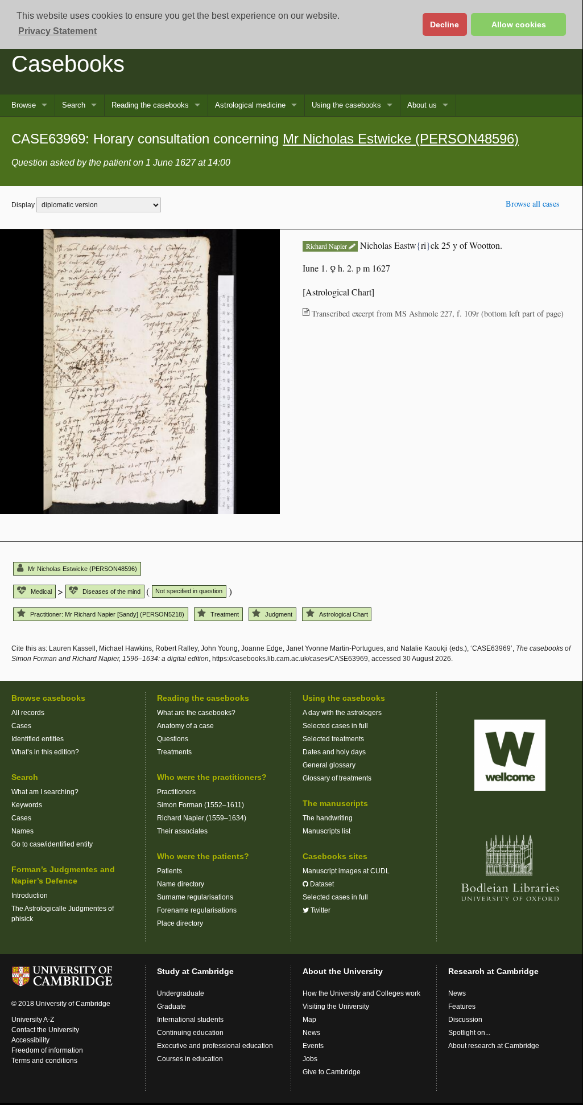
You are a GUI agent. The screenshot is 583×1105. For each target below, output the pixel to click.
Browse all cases (533, 203)
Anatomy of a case (185, 726)
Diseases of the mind (111, 591)
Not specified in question (188, 591)
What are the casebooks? (196, 713)
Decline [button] (444, 24)
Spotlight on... (469, 1033)
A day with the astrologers (342, 713)
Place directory (180, 923)
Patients (169, 871)
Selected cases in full (335, 726)
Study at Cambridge (195, 971)
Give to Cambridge (332, 1072)
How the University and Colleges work (361, 993)
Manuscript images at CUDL (346, 871)
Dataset (321, 884)
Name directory (180, 884)
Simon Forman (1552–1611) (200, 805)
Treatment (224, 614)
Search (73, 105)
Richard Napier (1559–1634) (201, 818)
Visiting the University (336, 1006)
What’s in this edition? (45, 752)
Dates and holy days (334, 752)
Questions (172, 739)
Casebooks (68, 63)
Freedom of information (47, 1050)
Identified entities (37, 739)
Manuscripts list (326, 831)
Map (309, 1020)
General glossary (329, 765)
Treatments (174, 752)
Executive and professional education (215, 1046)
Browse (23, 105)
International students (190, 1020)
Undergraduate (180, 993)
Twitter (319, 910)
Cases (21, 726)
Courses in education (190, 1059)
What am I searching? (44, 792)
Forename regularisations (197, 910)
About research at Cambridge (493, 1046)
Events (313, 1046)
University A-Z (32, 1020)
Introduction (29, 895)
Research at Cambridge (493, 971)
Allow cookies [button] (518, 24)
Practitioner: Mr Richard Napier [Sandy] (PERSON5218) (107, 614)
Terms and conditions (44, 1061)
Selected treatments (333, 739)
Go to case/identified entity (52, 844)
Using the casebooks (346, 105)
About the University (343, 971)
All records (27, 713)
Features (462, 1006)
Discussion (465, 1020)
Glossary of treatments (337, 778)
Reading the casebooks (150, 105)
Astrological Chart (343, 614)
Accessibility (30, 1040)
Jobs (310, 1059)
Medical (41, 591)
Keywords (26, 805)
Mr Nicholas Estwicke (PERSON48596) (401, 138)
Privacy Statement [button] (57, 31)
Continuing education (190, 1033)
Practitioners (176, 792)
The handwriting (328, 818)
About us (422, 105)
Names (22, 831)
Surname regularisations (195, 897)
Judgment (278, 614)
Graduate (171, 1006)
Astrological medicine (250, 105)
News (311, 1033)
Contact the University (45, 1030)
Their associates (182, 831)
